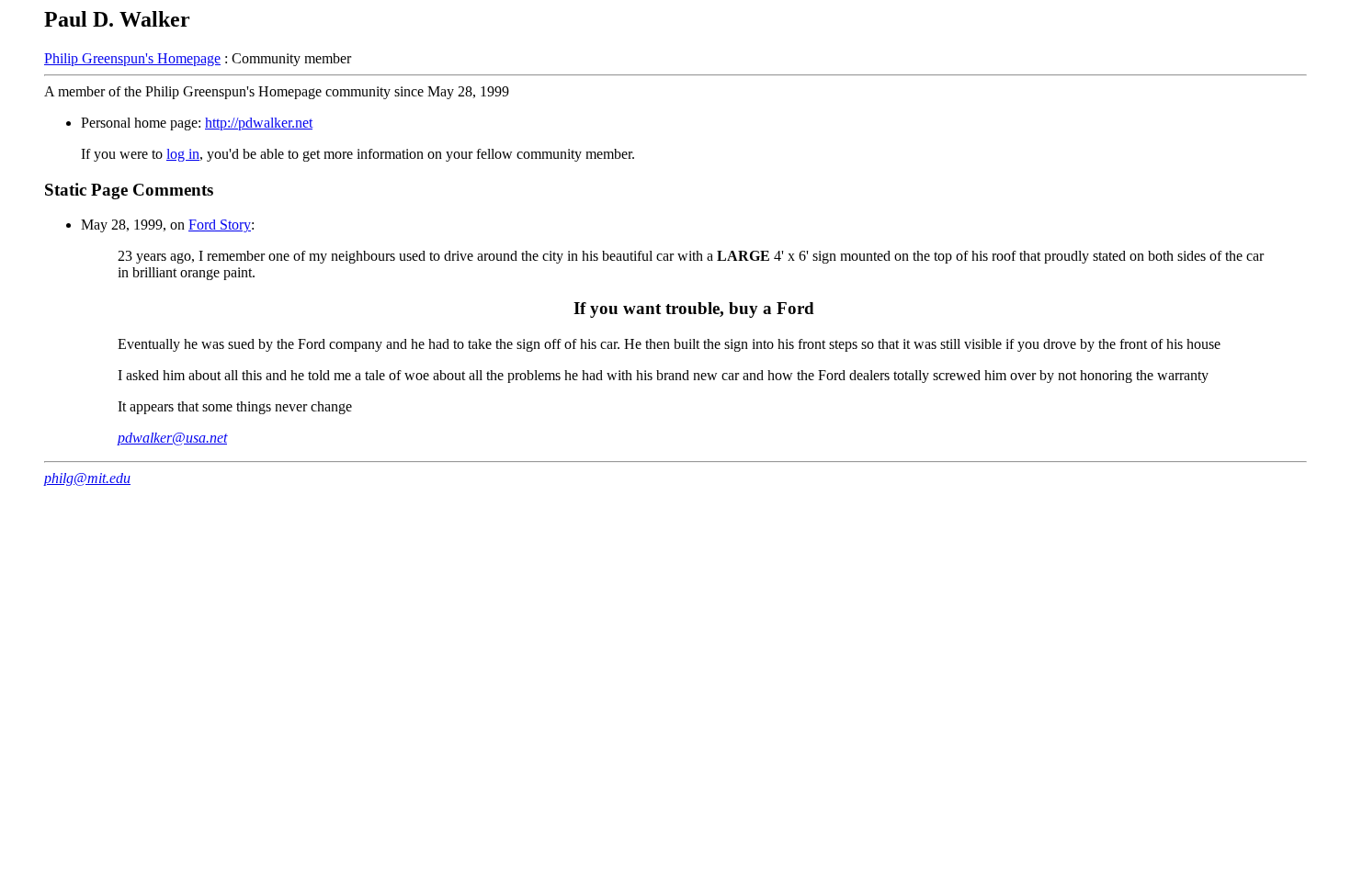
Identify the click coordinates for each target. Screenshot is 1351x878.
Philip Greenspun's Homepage (132, 58)
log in (182, 154)
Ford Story (219, 224)
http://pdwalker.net (258, 122)
